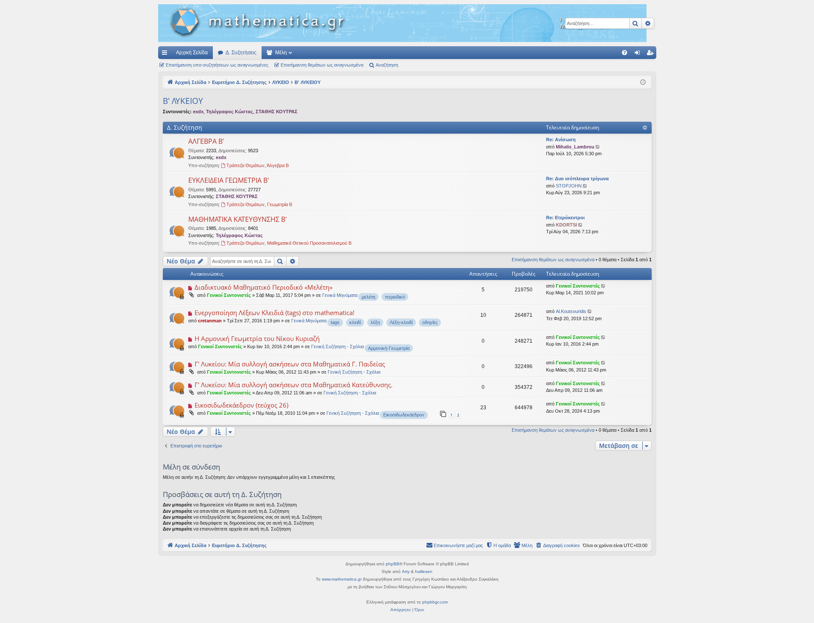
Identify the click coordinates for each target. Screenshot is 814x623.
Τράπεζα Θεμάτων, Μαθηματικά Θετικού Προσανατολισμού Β (288, 243)
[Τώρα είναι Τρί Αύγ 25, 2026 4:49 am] (643, 82)
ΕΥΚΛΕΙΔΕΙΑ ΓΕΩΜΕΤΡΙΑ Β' (228, 180)
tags (335, 322)
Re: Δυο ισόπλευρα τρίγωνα (577, 178)
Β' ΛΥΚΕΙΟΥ (183, 100)
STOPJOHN (569, 185)
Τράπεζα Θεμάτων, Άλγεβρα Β (257, 165)
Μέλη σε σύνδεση (191, 467)
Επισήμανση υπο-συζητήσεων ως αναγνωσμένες (217, 64)
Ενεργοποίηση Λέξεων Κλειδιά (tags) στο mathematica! (274, 312)
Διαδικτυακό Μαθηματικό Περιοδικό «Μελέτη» (263, 287)
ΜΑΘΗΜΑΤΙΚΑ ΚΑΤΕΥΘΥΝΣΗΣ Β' (237, 219)
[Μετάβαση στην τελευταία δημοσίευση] (604, 286)
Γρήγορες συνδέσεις (166, 54)
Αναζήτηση (387, 64)
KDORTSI (566, 224)
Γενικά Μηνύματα (339, 295)
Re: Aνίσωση (561, 139)
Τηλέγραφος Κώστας (229, 111)
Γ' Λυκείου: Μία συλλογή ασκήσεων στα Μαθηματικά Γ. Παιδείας (290, 364)
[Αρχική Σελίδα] (402, 23)
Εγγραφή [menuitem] (651, 54)
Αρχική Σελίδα (192, 53)
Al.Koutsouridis (571, 311)
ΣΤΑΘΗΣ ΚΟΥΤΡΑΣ (277, 111)
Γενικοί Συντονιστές (229, 295)
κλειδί (355, 322)
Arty (406, 571)
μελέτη (368, 296)
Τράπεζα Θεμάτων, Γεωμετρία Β (259, 204)
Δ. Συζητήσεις (241, 53)
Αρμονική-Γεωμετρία (389, 348)
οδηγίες (430, 322)
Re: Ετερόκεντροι (565, 217)
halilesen (423, 571)
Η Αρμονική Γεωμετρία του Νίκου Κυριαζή (257, 338)
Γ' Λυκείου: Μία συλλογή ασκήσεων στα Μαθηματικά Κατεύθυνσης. (294, 384)
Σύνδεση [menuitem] (639, 54)
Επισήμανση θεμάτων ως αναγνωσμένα (322, 64)
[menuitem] (624, 52)
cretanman (210, 320)
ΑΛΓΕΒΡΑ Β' (206, 141)
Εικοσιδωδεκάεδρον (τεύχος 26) (241, 405)
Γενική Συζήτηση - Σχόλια (337, 346)
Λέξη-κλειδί (401, 322)
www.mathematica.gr (342, 579)
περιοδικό (395, 296)
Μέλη (281, 53)
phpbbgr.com (435, 602)
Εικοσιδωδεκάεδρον (403, 414)
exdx (198, 111)
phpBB (392, 564)
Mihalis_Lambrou (575, 146)
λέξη (375, 322)
